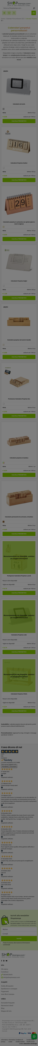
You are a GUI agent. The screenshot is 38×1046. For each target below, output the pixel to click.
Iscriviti (19, 556)
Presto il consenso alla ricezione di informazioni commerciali (19, 551)
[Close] (35, 488)
